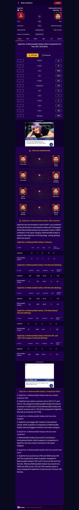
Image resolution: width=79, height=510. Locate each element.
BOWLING (48, 55)
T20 (27, 39)
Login (58, 3)
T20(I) (19, 39)
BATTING (34, 55)
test (35, 39)
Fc (51, 39)
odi (43, 39)
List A (60, 39)
